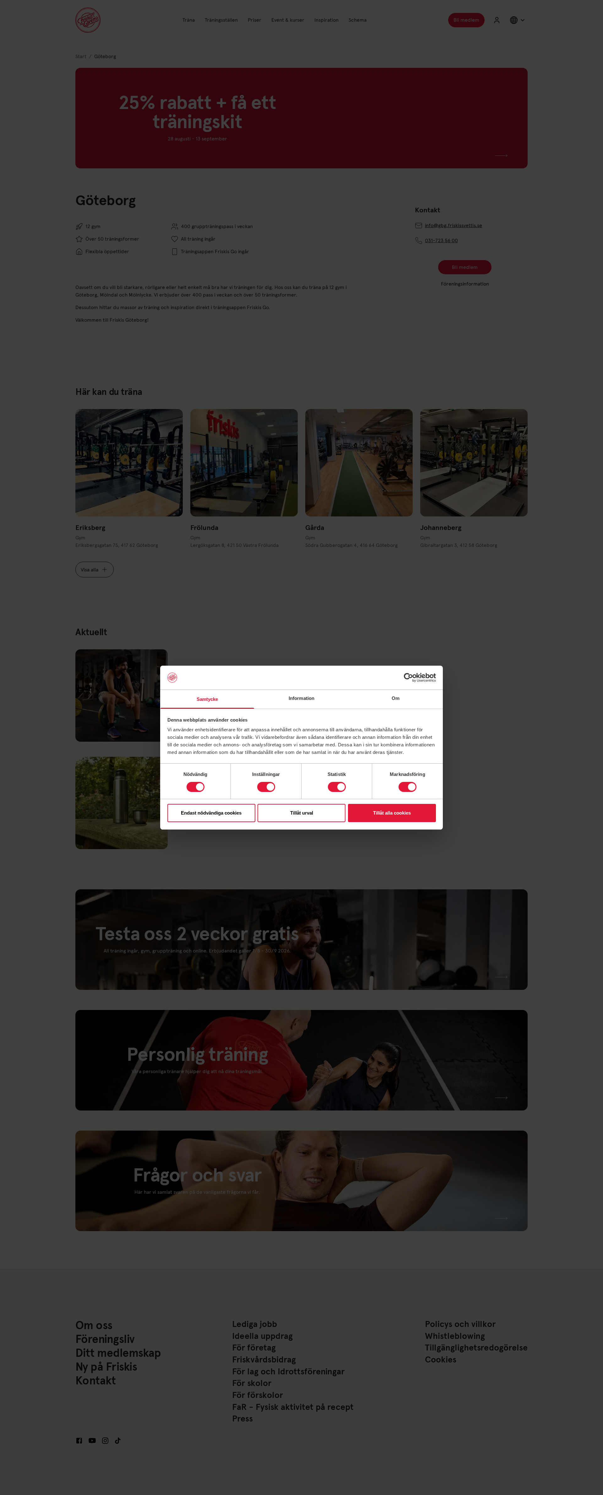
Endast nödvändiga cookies (211, 813)
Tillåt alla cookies (392, 813)
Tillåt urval (301, 813)
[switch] (266, 787)
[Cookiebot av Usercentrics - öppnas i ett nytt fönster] (408, 677)
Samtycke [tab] (207, 699)
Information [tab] (301, 698)
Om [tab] (395, 698)
